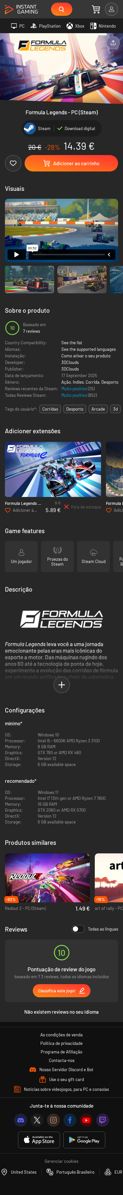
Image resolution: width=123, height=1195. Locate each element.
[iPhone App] (39, 1140)
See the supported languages (88, 349)
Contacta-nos (61, 1060)
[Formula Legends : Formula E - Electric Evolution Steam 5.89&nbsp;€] (53, 469)
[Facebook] (69, 1120)
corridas (50, 409)
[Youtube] (86, 1120)
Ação (66, 382)
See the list (71, 342)
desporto (74, 409)
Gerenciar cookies (61, 1161)
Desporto (109, 382)
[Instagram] (53, 1120)
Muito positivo (74, 388)
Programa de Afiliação (61, 1051)
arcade (98, 409)
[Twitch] (102, 1120)
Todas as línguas (103, 929)
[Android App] (84, 1140)
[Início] (21, 9)
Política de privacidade (61, 1043)
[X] (37, 1120)
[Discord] (20, 1120)
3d (115, 409)
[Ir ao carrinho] (96, 9)
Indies (78, 382)
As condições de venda (61, 1034)
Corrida (92, 382)
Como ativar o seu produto (86, 355)
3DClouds (70, 362)
